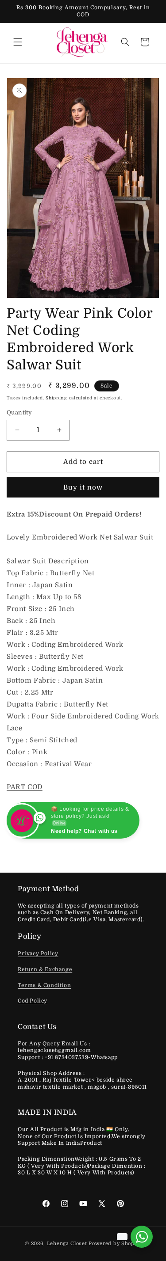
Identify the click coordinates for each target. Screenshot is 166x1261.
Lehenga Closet (67, 1243)
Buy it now (83, 487)
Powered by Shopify (115, 1243)
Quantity (19, 412)
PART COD (24, 787)
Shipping (56, 397)
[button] (17, 42)
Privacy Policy (38, 953)
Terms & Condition (44, 985)
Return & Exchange (45, 969)
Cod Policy (32, 1001)
